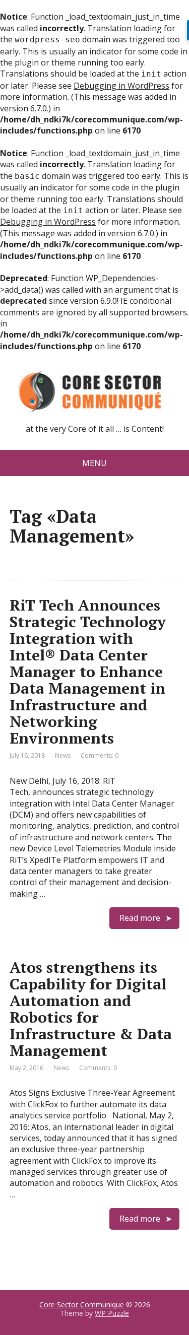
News (63, 755)
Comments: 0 (99, 755)
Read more (139, 917)
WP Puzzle (112, 1313)
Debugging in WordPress (121, 85)
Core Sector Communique (81, 1304)
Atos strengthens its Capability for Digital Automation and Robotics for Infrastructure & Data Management (91, 1008)
